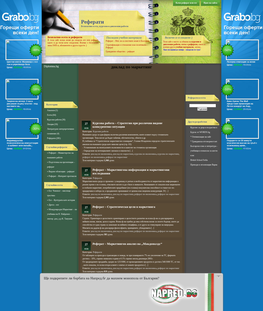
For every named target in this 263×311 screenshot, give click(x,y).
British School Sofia (199, 160)
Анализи (51, 110)
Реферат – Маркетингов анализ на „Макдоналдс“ (127, 244)
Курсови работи (54, 119)
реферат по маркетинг (116, 157)
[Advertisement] (60, 85)
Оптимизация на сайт (201, 137)
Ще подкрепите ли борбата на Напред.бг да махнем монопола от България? (101, 278)
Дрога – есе (54, 205)
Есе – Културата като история (62, 200)
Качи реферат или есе (186, 3)
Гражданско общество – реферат (120, 51)
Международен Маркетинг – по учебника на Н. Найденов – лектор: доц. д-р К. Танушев (62, 214)
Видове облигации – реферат (61, 171)
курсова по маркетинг (168, 154)
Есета (49, 115)
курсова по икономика (145, 154)
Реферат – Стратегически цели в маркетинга (123, 207)
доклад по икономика (101, 154)
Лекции (50, 124)
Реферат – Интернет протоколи (62, 176)
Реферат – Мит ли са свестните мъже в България (127, 41)
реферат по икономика (93, 157)
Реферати (92, 22)
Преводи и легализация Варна (203, 164)
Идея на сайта (210, 3)
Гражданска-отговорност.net (204, 141)
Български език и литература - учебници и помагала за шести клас (203, 151)
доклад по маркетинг (123, 154)
